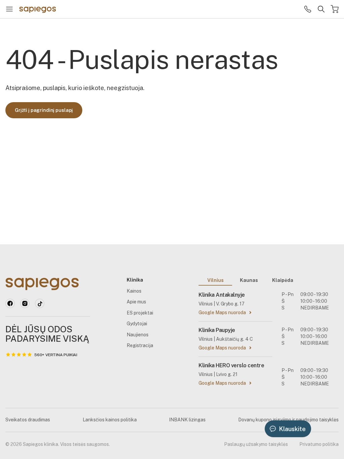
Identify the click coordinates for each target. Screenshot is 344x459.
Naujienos (137, 334)
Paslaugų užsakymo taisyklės (256, 444)
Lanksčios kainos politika (110, 419)
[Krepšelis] (335, 9)
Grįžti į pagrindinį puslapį (44, 110)
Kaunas (249, 280)
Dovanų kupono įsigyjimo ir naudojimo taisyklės (288, 419)
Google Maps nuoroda (222, 312)
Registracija (140, 345)
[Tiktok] (39, 303)
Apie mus (136, 301)
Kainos (134, 291)
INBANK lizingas (187, 419)
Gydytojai (137, 323)
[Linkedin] (25, 303)
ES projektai (140, 313)
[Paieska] (321, 9)
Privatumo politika (319, 444)
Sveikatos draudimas (27, 419)
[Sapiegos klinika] (37, 9)
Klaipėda (282, 280)
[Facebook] (10, 303)
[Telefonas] (308, 9)
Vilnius (215, 280)
